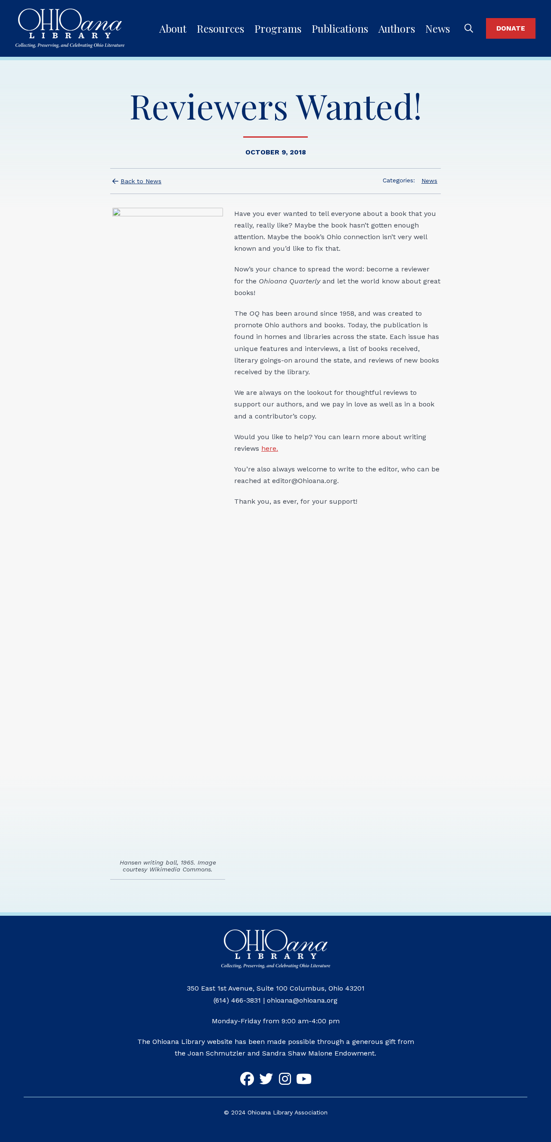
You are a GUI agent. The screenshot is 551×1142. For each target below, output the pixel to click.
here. (269, 448)
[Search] (468, 28)
